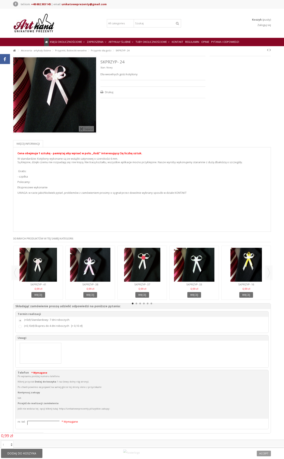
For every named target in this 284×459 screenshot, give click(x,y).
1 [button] (132, 303)
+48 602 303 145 (41, 4)
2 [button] (136, 303)
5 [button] (147, 303)
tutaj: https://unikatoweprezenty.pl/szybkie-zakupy (81, 408)
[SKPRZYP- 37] (142, 265)
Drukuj (108, 92)
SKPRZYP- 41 (38, 284)
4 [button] (144, 303)
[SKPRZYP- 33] (194, 265)
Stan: (103, 67)
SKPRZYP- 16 (246, 284)
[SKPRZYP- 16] (246, 265)
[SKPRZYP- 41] (38, 265)
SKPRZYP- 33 (194, 284)
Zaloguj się (264, 25)
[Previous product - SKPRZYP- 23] (267, 49)
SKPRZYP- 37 (142, 284)
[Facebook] (15, 3)
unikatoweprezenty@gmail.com (84, 4)
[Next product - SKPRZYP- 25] (270, 49)
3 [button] (140, 303)
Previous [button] (15, 272)
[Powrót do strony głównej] (14, 50)
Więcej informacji (28, 144)
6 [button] (151, 303)
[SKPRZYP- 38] (90, 265)
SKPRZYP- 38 (90, 284)
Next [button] (269, 272)
